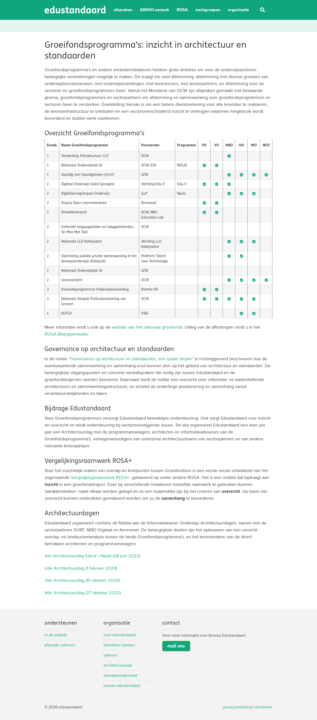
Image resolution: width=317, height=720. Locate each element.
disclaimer (263, 707)
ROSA (182, 10)
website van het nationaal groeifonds (147, 327)
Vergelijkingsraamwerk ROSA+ (100, 477)
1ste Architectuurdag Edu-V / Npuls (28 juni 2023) (92, 556)
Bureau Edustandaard (122, 685)
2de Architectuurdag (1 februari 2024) (81, 568)
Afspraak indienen (60, 645)
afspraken (123, 10)
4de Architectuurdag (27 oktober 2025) (83, 592)
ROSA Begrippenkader (66, 334)
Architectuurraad (118, 665)
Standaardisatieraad (120, 675)
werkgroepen (207, 10)
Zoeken (262, 10)
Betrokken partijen (119, 645)
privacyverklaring (237, 707)
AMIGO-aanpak (154, 10)
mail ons (176, 646)
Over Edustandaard (120, 635)
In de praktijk (56, 635)
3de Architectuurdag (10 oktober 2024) (82, 580)
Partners (111, 655)
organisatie (238, 10)
